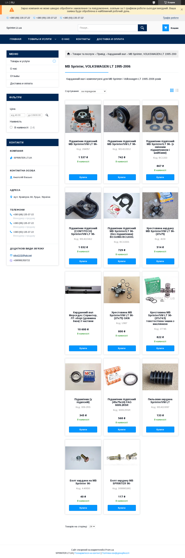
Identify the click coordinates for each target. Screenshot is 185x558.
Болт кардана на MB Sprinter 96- (83, 482)
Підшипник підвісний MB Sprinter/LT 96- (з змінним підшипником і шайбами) (160, 147)
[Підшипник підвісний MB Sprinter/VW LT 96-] (83, 118)
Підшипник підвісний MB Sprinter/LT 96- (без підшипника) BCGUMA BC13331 (122, 232)
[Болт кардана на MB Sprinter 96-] (83, 458)
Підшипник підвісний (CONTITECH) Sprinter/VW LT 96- (83, 231)
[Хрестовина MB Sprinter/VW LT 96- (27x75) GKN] (121, 290)
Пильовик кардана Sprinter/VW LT (160, 401)
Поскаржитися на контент (87, 553)
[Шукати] (142, 27)
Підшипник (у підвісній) (83, 401)
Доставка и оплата (110, 39)
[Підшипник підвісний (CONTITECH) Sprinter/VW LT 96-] (83, 205)
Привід (101, 54)
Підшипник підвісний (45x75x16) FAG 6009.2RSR (122, 402)
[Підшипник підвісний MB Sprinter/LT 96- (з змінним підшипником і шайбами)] (160, 118)
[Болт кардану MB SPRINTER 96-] (121, 458)
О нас (66, 39)
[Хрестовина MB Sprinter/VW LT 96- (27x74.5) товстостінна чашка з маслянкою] (160, 290)
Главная (15, 39)
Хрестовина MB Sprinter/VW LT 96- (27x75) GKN (122, 315)
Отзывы (15, 76)
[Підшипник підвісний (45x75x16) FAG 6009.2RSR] (121, 376)
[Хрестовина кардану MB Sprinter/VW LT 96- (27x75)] (160, 205)
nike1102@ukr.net (22, 255)
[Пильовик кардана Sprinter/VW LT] (160, 376)
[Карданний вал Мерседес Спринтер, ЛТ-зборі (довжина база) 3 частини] (83, 290)
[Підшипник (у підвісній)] (83, 376)
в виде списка (176, 91)
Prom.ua (109, 550)
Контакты (83, 39)
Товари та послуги (83, 54)
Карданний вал (117, 54)
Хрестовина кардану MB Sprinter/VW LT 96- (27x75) (160, 231)
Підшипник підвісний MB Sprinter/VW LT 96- (83, 143)
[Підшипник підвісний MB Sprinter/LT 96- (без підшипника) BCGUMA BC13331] (121, 205)
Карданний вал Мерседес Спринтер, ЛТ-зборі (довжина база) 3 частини (83, 317)
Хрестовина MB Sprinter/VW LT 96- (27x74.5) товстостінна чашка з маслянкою (160, 318)
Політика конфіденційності (115, 553)
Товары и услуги (39, 39)
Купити (83, 177)
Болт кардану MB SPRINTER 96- (121, 482)
